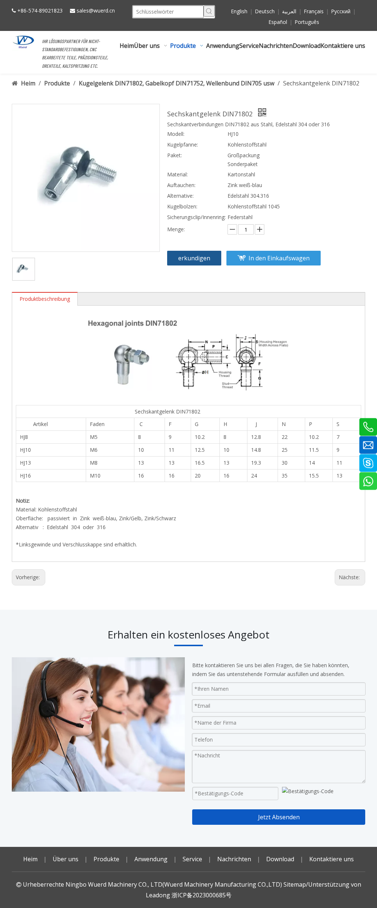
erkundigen (194, 258)
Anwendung (151, 859)
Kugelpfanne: (182, 144)
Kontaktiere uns (331, 859)
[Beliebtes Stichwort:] (209, 11)
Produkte (106, 859)
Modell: (175, 133)
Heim (30, 859)
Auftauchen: (181, 185)
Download (280, 859)
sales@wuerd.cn (96, 10)
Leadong (158, 895)
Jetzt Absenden (279, 817)
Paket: (174, 155)
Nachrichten (234, 859)
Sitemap (294, 884)
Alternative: (180, 195)
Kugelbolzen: (182, 206)
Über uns (65, 859)
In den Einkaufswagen (279, 258)
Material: (177, 174)
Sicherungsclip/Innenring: (196, 217)
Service (192, 859)
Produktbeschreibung (45, 298)
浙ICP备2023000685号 (202, 895)
